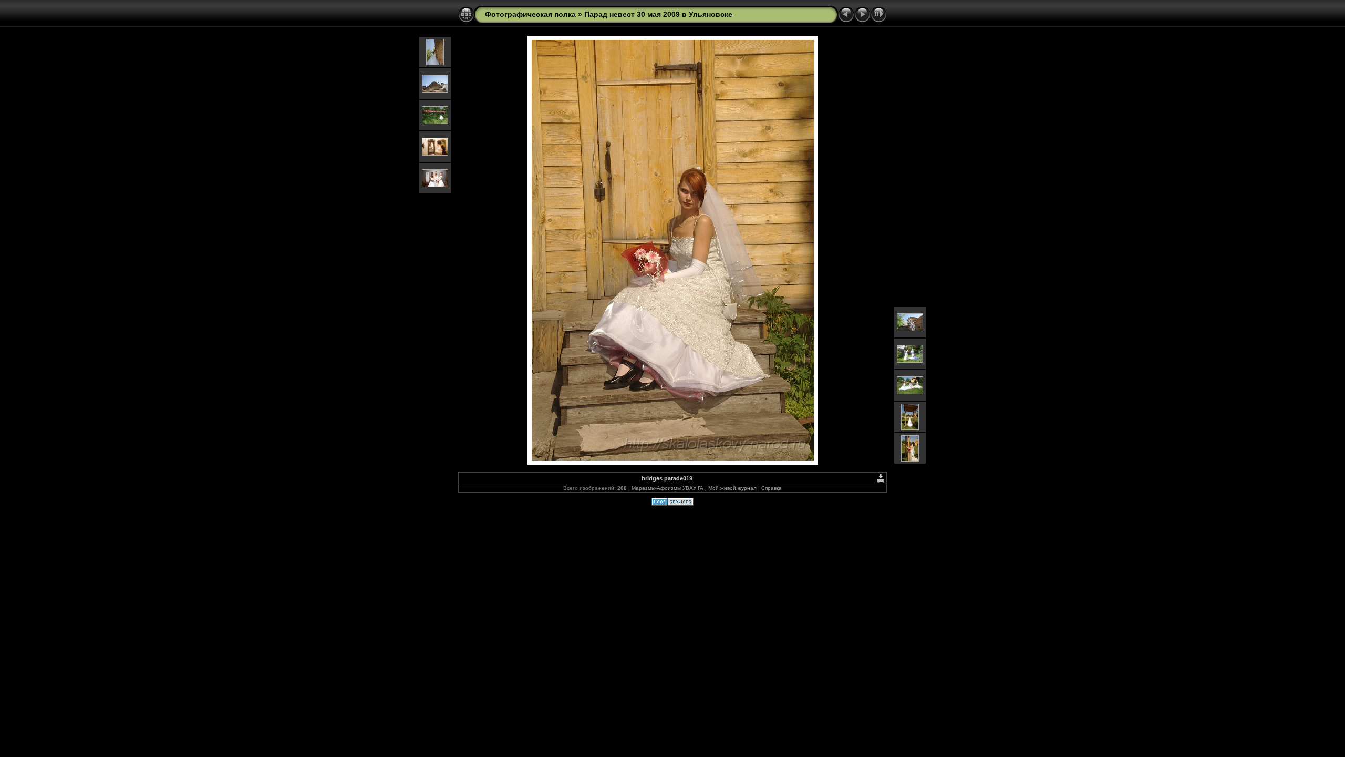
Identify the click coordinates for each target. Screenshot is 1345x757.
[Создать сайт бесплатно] (672, 503)
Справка (771, 488)
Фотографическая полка (530, 14)
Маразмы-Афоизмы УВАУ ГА (667, 488)
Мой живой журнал (732, 488)
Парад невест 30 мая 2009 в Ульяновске (658, 14)
